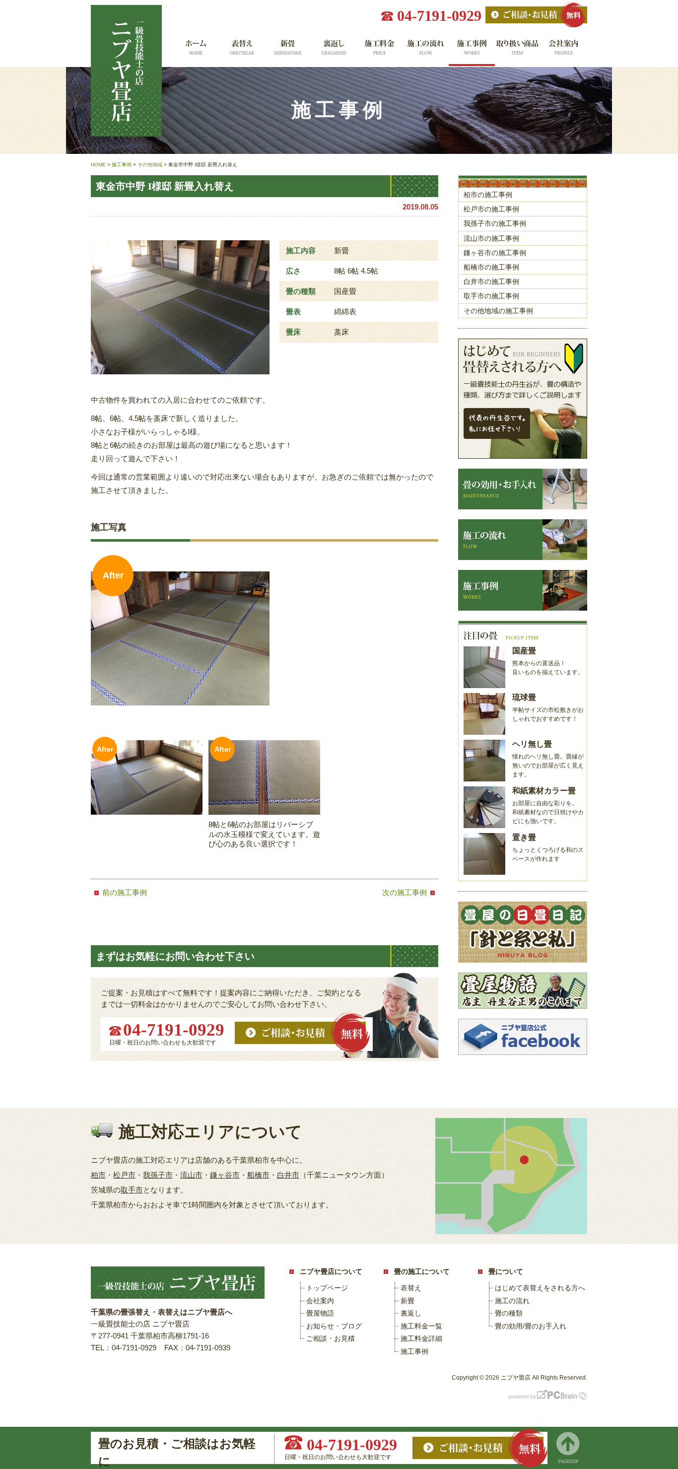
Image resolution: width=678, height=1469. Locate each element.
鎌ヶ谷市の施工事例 (495, 253)
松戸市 (124, 1175)
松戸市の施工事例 (491, 209)
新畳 (287, 51)
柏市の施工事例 (488, 195)
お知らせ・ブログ (334, 1326)
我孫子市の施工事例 (495, 223)
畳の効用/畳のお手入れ (530, 1326)
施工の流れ (426, 51)
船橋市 (258, 1175)
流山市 (191, 1175)
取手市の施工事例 (491, 296)
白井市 (288, 1175)
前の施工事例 (124, 892)
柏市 (98, 1175)
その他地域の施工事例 (498, 311)
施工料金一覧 (379, 51)
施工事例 (472, 51)
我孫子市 (158, 1175)
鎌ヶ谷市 (225, 1175)
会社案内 (564, 51)
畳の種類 (509, 1313)
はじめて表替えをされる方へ (540, 1288)
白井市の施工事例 (491, 281)
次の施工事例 (404, 892)
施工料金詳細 (421, 1338)
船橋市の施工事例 (491, 267)
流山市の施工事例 (491, 238)
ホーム (195, 51)
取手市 (132, 1190)
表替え (241, 51)
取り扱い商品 (518, 51)
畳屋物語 (320, 1313)
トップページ (327, 1288)
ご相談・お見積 (330, 1338)
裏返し (333, 51)
